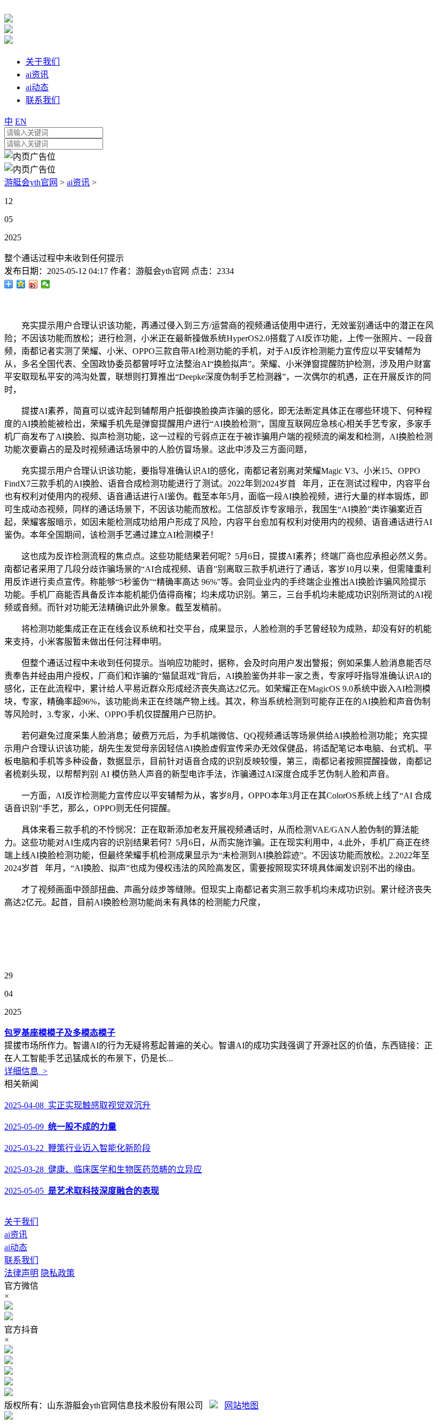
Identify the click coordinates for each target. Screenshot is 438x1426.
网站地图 (241, 1405)
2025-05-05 (81, 1190)
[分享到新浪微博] (33, 284)
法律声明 (21, 1273)
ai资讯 (78, 182)
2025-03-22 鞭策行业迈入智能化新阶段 (77, 1148)
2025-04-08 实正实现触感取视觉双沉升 (77, 1105)
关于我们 (21, 1221)
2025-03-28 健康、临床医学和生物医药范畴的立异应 (103, 1169)
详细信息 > (26, 1071)
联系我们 (21, 1260)
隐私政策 (58, 1273)
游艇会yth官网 (31, 182)
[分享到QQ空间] (21, 284)
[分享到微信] (45, 284)
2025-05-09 (60, 1126)
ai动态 (15, 1247)
